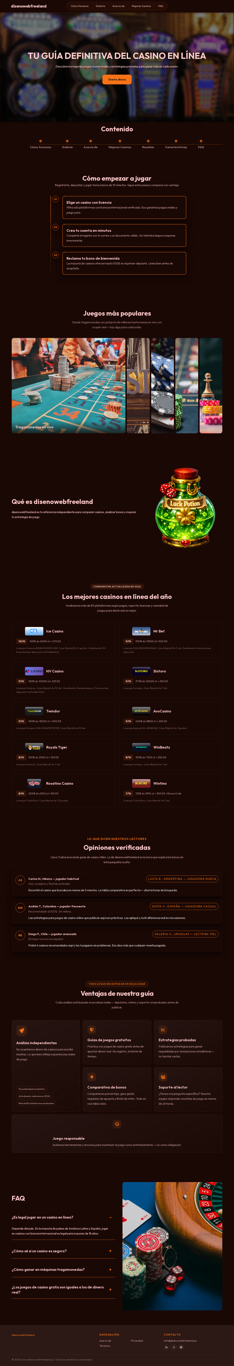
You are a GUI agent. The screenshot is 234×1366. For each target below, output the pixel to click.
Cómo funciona (79, 6)
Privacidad (137, 1340)
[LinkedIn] (166, 1347)
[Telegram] (181, 1347)
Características (176, 147)
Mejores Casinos (141, 6)
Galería (100, 6)
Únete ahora (117, 79)
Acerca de (118, 6)
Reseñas (148, 147)
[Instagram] (174, 1347)
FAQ (160, 6)
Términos (104, 1345)
